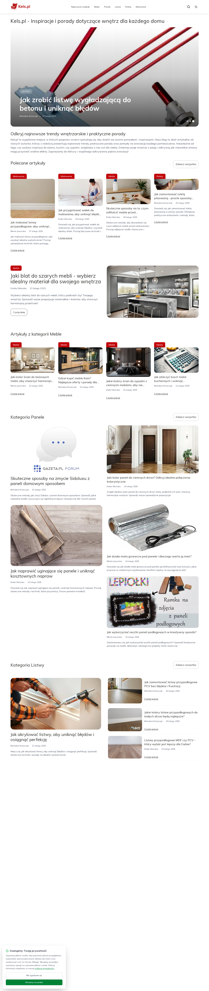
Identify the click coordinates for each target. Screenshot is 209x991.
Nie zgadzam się (34, 975)
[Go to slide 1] (187, 121)
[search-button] (188, 6)
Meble (97, 7)
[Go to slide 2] (190, 121)
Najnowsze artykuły (80, 7)
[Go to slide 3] (193, 121)
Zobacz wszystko (186, 164)
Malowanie (141, 7)
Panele (107, 7)
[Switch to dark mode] (196, 6)
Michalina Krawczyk (29, 116)
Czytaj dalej (19, 312)
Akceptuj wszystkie (34, 982)
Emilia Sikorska (65, 219)
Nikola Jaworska (18, 231)
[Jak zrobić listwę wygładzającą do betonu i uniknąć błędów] (105, 77)
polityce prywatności (44, 968)
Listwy (118, 7)
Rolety (128, 7)
